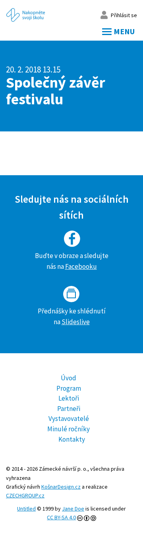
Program (68, 388)
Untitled (26, 508)
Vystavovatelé (68, 418)
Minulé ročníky (68, 429)
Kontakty (71, 439)
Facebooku (81, 266)
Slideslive (76, 321)
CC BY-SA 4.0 (61, 517)
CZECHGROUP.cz (25, 495)
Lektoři (68, 398)
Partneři (68, 408)
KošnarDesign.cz (61, 486)
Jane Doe (73, 508)
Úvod (68, 378)
